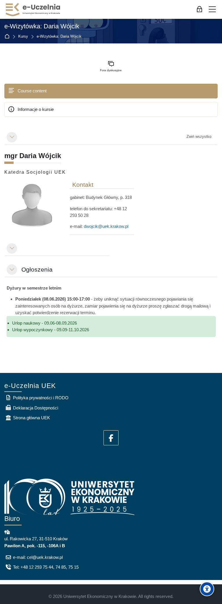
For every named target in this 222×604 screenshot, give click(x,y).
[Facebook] (111, 437)
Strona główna (8, 36)
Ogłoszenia (37, 269)
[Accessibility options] (207, 589)
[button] (12, 137)
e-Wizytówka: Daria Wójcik (41, 26)
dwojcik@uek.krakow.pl (106, 226)
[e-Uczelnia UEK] (33, 9)
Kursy (23, 37)
